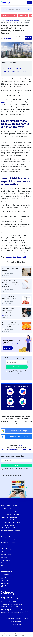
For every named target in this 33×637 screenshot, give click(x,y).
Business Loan (23, 396)
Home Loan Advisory (8, 542)
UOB (24, 257)
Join (29, 2)
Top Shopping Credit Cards (10, 514)
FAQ (2, 565)
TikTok (6, 586)
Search (16, 635)
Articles (22, 635)
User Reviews (5, 560)
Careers (4, 557)
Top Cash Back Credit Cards (10, 522)
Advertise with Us (7, 554)
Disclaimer (18, 618)
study (3, 102)
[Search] (29, 9)
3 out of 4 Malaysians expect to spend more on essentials (16, 72)
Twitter (6, 577)
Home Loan (23, 406)
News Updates (17, 20)
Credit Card (9, 17)
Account (29, 635)
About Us (4, 552)
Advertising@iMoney (16, 621)
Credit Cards (10, 406)
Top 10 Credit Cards (7, 509)
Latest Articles (9, 20)
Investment (23, 15)
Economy (9, 257)
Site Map (25, 618)
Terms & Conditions (9, 449)
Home (2, 20)
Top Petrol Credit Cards (9, 511)
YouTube (7, 583)
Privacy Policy (26, 449)
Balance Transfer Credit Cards (11, 531)
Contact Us (5, 563)
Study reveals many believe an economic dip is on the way (13, 67)
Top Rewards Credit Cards (10, 520)
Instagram (7, 580)
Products (4, 635)
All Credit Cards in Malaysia (10, 528)
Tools (10, 635)
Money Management (9, 15)
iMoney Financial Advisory (9, 540)
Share (27, 37)
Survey (19, 257)
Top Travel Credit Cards (9, 517)
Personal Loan (10, 396)
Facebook (7, 575)
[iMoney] (5, 2)
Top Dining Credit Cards (9, 525)
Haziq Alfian (7, 38)
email (21, 445)
